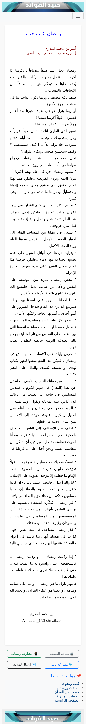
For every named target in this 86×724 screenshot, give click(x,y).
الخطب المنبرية (67, 696)
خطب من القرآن (66, 692)
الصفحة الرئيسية (67, 700)
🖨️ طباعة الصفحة (62, 653)
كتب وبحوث (70, 684)
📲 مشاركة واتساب (24, 653)
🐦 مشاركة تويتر (62, 664)
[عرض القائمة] (78, 16)
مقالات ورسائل (68, 688)
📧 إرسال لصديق (24, 664)
